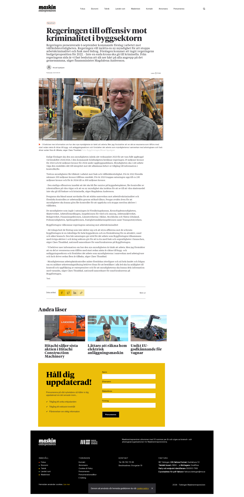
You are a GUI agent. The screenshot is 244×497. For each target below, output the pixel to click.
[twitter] (68, 292)
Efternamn (106, 382)
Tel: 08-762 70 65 (126, 462)
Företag (105, 401)
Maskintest (45, 475)
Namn (104, 372)
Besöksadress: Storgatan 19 (130, 466)
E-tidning (82, 478)
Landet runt (46, 471)
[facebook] (61, 292)
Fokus (43, 462)
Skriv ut (143, 293)
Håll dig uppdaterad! (69, 379)
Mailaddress (107, 391)
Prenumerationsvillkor (88, 475)
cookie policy (143, 488)
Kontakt (82, 462)
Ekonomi (44, 465)
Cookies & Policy (86, 468)
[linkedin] (74, 292)
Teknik (43, 468)
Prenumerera (84, 471)
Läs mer (66, 484)
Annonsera (83, 465)
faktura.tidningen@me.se (194, 472)
